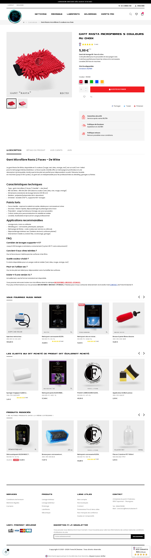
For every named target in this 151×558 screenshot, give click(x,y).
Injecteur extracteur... (14, 336)
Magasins (20, 5)
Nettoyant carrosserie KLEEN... (53, 336)
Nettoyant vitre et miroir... (86, 336)
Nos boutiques (82, 503)
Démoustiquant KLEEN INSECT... (18, 454)
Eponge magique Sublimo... (16, 393)
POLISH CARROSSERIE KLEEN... (88, 393)
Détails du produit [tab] (35, 150)
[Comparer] (91, 97)
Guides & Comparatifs (85, 516)
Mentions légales (12, 503)
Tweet (128, 106)
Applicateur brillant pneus (122, 393)
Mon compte (82, 499)
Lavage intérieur (48, 499)
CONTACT (113, 285)
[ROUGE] (81, 82)
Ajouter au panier (118, 89)
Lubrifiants (46, 509)
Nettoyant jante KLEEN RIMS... (52, 393)
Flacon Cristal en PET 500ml (123, 454)
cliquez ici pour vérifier (97, 556)
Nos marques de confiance (87, 513)
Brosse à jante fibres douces (123, 336)
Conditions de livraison (15, 499)
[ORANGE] (102, 82)
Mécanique (46, 513)
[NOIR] (86, 82)
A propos (9, 506)
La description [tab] (13, 150)
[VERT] (91, 82)
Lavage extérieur (48, 503)
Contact (11, 5)
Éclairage (45, 506)
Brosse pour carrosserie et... (52, 454)
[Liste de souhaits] (84, 97)
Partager (117, 106)
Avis (69, 150)
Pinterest (139, 106)
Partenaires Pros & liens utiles (88, 509)
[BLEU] (97, 82)
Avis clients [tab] (56, 150)
